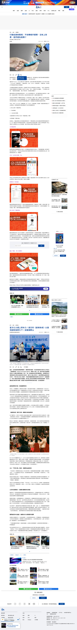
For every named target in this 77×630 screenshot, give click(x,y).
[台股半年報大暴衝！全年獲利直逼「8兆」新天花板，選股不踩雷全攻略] (33, 569)
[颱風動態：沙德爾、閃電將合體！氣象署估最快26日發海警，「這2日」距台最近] (13, 576)
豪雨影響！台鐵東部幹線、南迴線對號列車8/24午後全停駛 (43, 576)
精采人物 (55, 248)
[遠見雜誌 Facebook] (20, 604)
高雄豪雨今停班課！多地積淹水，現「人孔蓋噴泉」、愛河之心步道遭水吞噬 (43, 582)
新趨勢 (11, 316)
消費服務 (17, 32)
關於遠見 (3, 615)
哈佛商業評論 (54, 612)
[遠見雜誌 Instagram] (24, 604)
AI (29, 10)
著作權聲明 (49, 621)
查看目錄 (56, 255)
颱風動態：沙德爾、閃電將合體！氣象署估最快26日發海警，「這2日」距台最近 (23, 576)
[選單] (2, 7)
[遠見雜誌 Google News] (34, 604)
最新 (14, 10)
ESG (48, 10)
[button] (48, 300)
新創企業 (17, 554)
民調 (45, 10)
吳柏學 (11, 41)
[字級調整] (21, 75)
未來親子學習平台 (67, 612)
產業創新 (11, 554)
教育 (41, 10)
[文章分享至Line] (10, 75)
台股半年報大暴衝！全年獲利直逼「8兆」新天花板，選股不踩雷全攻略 (43, 570)
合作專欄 (36, 619)
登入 (18, 78)
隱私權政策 (54, 621)
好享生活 (29, 619)
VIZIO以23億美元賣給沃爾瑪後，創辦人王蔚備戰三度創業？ (59, 251)
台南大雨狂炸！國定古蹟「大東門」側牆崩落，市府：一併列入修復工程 (23, 582)
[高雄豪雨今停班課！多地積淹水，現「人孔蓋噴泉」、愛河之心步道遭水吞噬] (33, 582)
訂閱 (66, 7)
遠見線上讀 (53, 10)
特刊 (61, 231)
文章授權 (3, 617)
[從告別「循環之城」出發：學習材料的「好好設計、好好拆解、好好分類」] (13, 569)
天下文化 (60, 612)
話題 (18, 10)
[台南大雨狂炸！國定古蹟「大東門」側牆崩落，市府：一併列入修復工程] (13, 582)
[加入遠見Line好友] (15, 604)
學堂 (59, 10)
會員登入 (34, 597)
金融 (26, 10)
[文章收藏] (18, 75)
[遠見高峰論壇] (6, 2)
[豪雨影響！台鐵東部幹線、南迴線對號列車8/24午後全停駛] (33, 576)
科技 (33, 10)
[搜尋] (75, 7)
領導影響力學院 (53, 614)
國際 (22, 10)
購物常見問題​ (10, 617)
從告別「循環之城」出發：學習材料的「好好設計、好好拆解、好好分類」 (23, 570)
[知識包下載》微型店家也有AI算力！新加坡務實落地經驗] (4, 625)
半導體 (24, 554)
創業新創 (17, 325)
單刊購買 (63, 255)
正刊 (57, 231)
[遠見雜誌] (38, 7)
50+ (47, 614)
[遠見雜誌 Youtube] (29, 604)
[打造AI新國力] (59, 238)
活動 (63, 10)
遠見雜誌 (48, 612)
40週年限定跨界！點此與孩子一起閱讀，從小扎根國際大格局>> (41, 14)
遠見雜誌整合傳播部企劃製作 (15, 332)
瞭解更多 (72, 2)
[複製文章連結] (16, 75)
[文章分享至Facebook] (13, 75)
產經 (37, 10)
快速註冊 (43, 597)
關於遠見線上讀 (11, 615)
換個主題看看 (60, 211)
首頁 (10, 32)
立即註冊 (61, 604)
